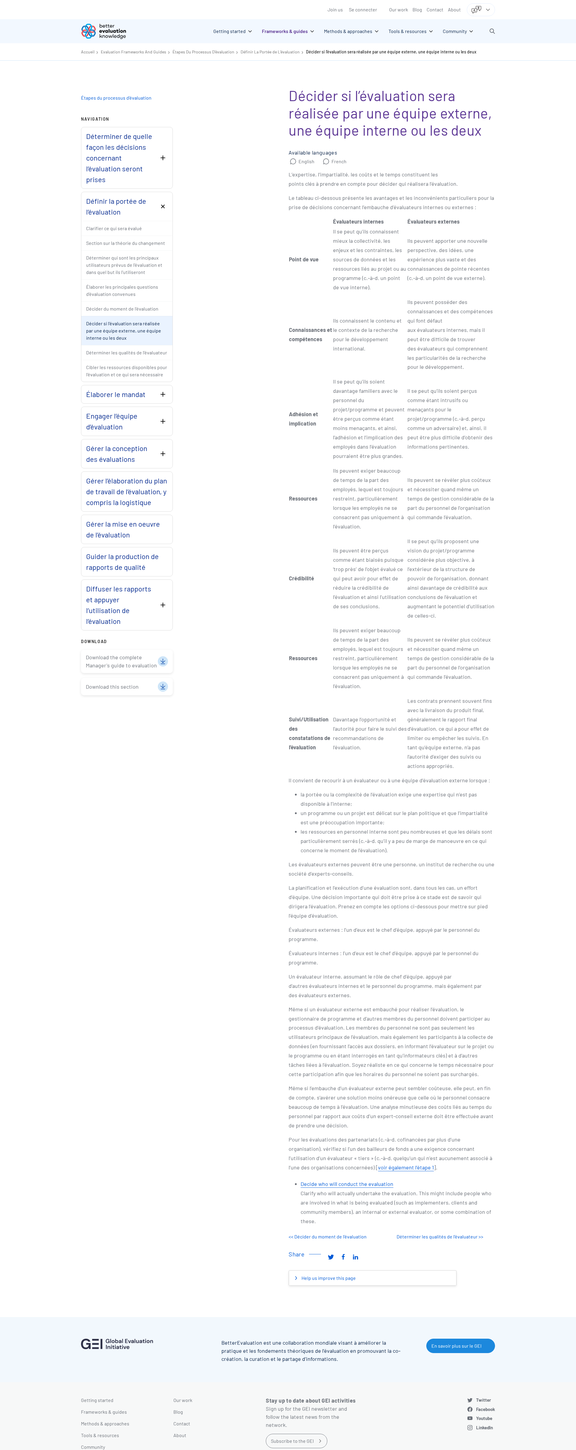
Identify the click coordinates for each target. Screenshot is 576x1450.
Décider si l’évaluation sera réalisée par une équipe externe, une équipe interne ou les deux (391, 51)
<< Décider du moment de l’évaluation (328, 1236)
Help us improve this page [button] (328, 1278)
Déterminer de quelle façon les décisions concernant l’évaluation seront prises (119, 158)
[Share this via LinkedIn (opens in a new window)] (355, 1256)
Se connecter (363, 9)
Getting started (97, 1400)
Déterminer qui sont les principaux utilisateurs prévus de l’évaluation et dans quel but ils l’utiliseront (124, 265)
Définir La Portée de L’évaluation (270, 51)
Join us (335, 9)
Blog (417, 9)
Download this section (112, 686)
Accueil (87, 51)
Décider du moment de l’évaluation (122, 308)
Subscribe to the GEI (292, 1441)
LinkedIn (484, 1427)
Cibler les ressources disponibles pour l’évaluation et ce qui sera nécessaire (126, 370)
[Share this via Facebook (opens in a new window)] (343, 1256)
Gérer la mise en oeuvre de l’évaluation (123, 529)
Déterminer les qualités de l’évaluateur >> (440, 1236)
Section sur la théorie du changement (125, 243)
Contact (435, 9)
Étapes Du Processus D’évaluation (203, 51)
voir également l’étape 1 (406, 1167)
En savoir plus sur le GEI (456, 1346)
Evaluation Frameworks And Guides (133, 51)
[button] (492, 31)
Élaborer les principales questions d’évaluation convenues (122, 290)
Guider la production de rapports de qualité (122, 561)
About (454, 9)
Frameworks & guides (104, 1412)
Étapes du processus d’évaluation (116, 98)
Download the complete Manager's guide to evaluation (121, 661)
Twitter (483, 1400)
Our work (398, 9)
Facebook (485, 1409)
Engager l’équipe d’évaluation (111, 421)
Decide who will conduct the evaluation (347, 1184)
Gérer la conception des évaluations (116, 453)
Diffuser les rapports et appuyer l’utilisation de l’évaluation (118, 604)
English (306, 161)
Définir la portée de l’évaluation (116, 206)
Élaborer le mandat (116, 394)
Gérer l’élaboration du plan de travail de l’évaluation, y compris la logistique (126, 491)
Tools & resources (100, 1435)
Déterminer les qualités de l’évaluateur (126, 352)
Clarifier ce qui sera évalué (114, 228)
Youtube (484, 1418)
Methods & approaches (105, 1423)
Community (93, 1447)
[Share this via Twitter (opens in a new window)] (331, 1256)
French (339, 161)
